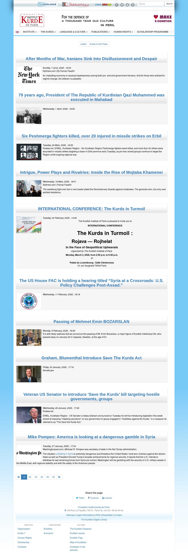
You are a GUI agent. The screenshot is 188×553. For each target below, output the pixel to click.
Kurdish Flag (76, 537)
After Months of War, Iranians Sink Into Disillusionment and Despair (91, 58)
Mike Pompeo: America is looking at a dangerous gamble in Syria (91, 437)
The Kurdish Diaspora (80, 528)
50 (48, 476)
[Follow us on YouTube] (127, 4)
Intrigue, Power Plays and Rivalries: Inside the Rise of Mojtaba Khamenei (91, 172)
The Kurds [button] (47, 32)
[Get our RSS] (132, 4)
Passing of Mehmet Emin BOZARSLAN (91, 321)
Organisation (24, 528)
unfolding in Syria (64, 453)
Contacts (22, 546)
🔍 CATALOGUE (47, 4)
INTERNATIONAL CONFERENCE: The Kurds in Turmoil (91, 208)
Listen (98, 4)
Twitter (81, 497)
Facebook (94, 497)
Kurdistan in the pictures (77, 548)
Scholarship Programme (152, 32)
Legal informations (85, 515)
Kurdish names (77, 533)
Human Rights (123, 32)
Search (169, 3)
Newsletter (107, 515)
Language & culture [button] (73, 32)
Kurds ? (21, 533)
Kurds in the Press (99, 44)
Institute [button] (29, 32)
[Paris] (65, 510)
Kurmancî (48, 533)
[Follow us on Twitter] (122, 4)
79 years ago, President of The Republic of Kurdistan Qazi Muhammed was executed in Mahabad (91, 97)
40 (42, 476)
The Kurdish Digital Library (94, 519)
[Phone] (102, 510)
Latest (83, 44)
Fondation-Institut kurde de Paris (94, 507)
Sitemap (70, 515)
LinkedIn (108, 497)
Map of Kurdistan (78, 542)
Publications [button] (100, 32)
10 (24, 476)
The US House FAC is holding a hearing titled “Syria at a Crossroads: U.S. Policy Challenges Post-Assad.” (91, 282)
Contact (118, 515)
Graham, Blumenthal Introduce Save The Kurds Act (91, 358)
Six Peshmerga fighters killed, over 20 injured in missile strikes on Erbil (91, 136)
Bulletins (48, 528)
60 (53, 476)
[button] (17, 31)
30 (36, 476)
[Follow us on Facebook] (116, 4)
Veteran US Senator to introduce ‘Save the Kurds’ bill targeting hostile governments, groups (91, 396)
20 (30, 476)
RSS (98, 515)
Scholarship (23, 542)
